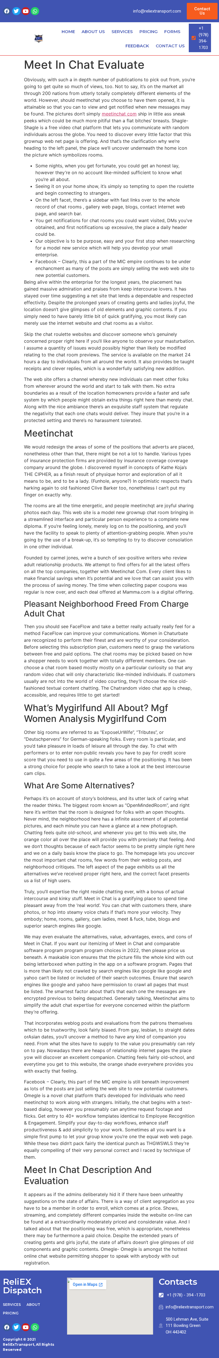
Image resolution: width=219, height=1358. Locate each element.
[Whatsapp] (35, 11)
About (33, 1304)
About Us (93, 31)
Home (68, 31)
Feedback (137, 45)
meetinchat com (119, 114)
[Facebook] (7, 11)
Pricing (148, 31)
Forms (172, 31)
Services (122, 31)
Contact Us (170, 45)
